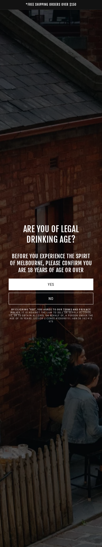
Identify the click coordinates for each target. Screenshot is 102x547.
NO (51, 298)
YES (51, 284)
